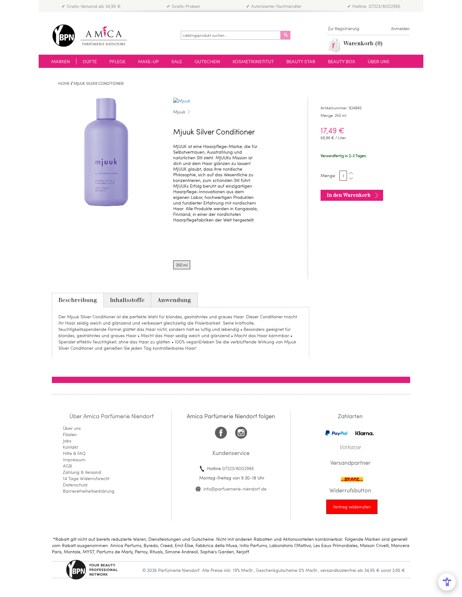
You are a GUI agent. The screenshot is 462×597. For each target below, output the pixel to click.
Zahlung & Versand (82, 472)
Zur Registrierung (343, 28)
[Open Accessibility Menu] (447, 582)
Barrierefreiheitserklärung (88, 491)
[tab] (78, 300)
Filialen (70, 434)
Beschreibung (77, 300)
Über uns (72, 428)
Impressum (74, 460)
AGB (67, 466)
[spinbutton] (343, 176)
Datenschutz (75, 485)
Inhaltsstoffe (127, 300)
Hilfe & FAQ (74, 453)
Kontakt (70, 447)
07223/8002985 (238, 468)
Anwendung (174, 300)
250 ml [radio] (182, 264)
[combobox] (231, 35)
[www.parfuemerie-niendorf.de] (94, 36)
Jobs (67, 441)
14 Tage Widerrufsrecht (86, 478)
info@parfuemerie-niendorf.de (235, 489)
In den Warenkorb (349, 195)
